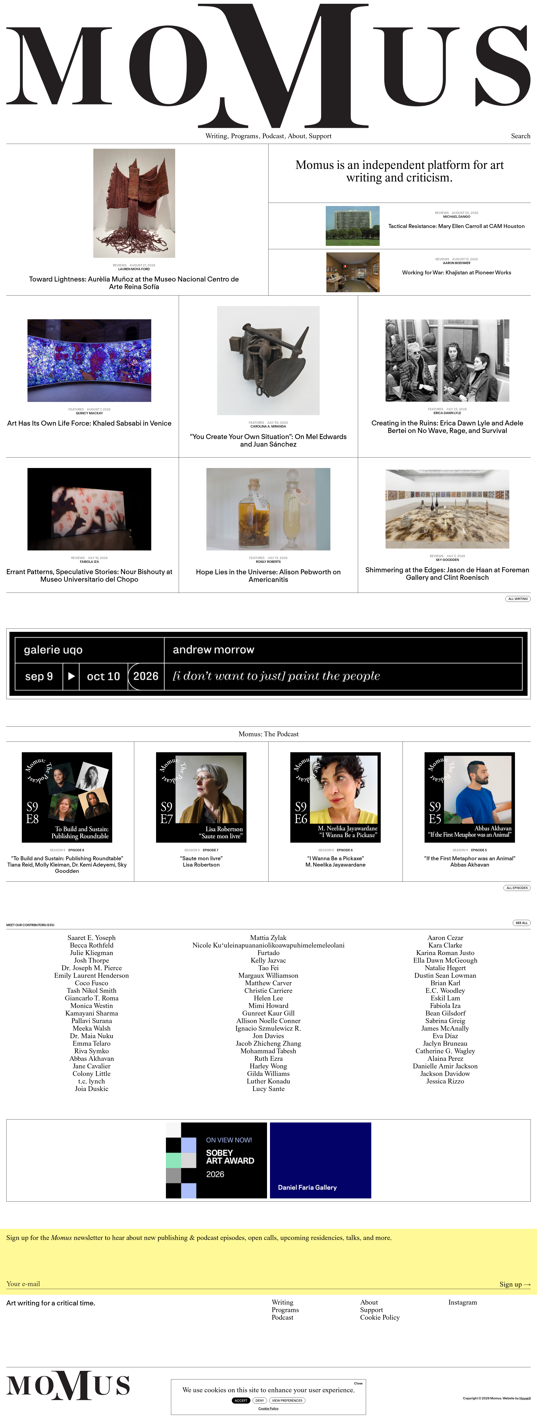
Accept (241, 1401)
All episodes (517, 888)
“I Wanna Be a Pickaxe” (335, 858)
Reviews (119, 265)
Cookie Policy (268, 1408)
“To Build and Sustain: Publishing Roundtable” (67, 858)
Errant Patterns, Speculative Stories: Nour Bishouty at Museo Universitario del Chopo (89, 575)
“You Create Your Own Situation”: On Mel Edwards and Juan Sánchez (268, 440)
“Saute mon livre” (201, 858)
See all (522, 923)
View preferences (287, 1401)
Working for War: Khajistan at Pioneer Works (456, 272)
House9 (525, 1398)
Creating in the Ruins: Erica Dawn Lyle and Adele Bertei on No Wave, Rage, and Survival (447, 427)
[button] (358, 1383)
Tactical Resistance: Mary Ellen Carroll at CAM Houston (456, 226)
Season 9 (57, 850)
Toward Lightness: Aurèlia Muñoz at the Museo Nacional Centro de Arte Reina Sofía (134, 283)
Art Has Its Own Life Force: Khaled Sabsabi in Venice (89, 423)
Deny (259, 1401)
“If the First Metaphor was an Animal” (469, 858)
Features (76, 409)
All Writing (518, 599)
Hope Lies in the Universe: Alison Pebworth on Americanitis (268, 576)
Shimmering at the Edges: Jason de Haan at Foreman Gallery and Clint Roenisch (447, 573)
